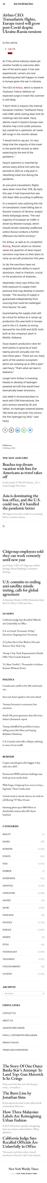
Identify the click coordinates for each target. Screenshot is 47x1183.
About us (8, 1020)
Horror (7, 871)
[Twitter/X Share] (11, 430)
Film (5, 863)
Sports (6, 937)
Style (6, 944)
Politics (7, 922)
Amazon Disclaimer (13, 1028)
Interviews (9, 878)
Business (7, 849)
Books (6, 841)
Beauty (7, 834)
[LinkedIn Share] (17, 430)
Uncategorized (11, 966)
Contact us (9, 1013)
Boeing (6, 246)
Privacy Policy (11, 1042)
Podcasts (8, 915)
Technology (10, 951)
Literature (9, 893)
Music (6, 907)
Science (7, 929)
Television (8, 959)
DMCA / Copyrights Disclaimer (20, 1035)
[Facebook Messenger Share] (30, 430)
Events (6, 856)
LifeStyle (8, 885)
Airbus (19, 87)
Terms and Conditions (15, 1050)
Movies (7, 900)
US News (7, 973)
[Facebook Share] (5, 430)
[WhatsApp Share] (23, 430)
